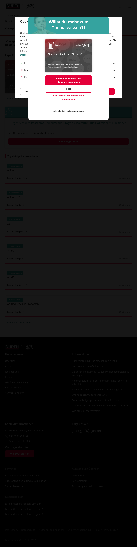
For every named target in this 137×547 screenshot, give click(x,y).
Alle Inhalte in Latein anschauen (68, 111)
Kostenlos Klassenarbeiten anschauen (68, 97)
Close (104, 20)
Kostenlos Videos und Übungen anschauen (68, 80)
